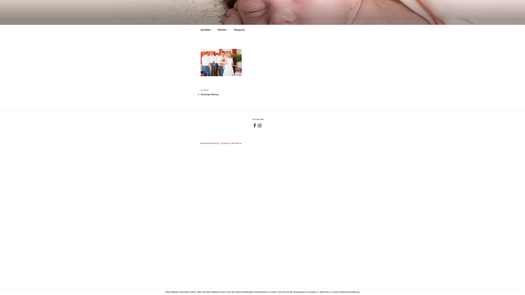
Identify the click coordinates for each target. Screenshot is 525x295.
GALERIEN (205, 29)
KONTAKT (222, 29)
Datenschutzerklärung (209, 143)
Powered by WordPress (231, 143)
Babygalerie (239, 29)
